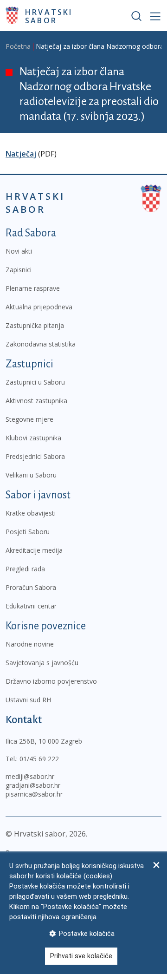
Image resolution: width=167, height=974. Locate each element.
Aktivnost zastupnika (36, 400)
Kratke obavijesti (31, 513)
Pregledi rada (25, 568)
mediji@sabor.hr (30, 776)
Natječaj (21, 154)
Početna (18, 46)
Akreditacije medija (34, 550)
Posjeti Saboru (28, 531)
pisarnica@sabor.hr (34, 794)
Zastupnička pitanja (35, 325)
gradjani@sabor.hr (33, 785)
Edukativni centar (31, 605)
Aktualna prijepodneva (39, 306)
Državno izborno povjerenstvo (51, 681)
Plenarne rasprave (33, 288)
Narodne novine (30, 644)
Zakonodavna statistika (41, 344)
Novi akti (19, 251)
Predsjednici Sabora (35, 456)
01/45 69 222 (39, 758)
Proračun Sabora (31, 587)
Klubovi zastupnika (33, 437)
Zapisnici (19, 269)
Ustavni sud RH (28, 699)
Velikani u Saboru (31, 475)
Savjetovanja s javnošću (42, 662)
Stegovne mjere (29, 419)
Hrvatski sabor (49, 16)
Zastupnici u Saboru (35, 382)
